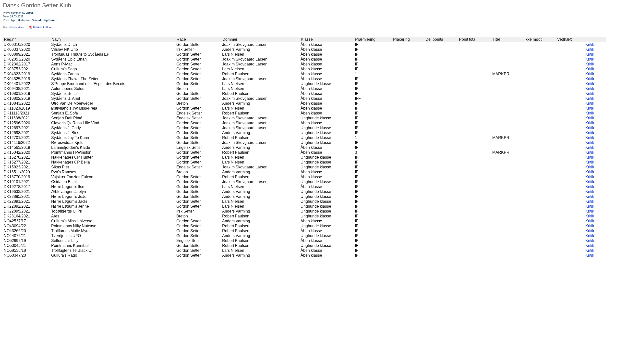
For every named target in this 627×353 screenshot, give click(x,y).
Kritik (589, 44)
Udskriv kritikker (43, 27)
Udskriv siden (16, 27)
